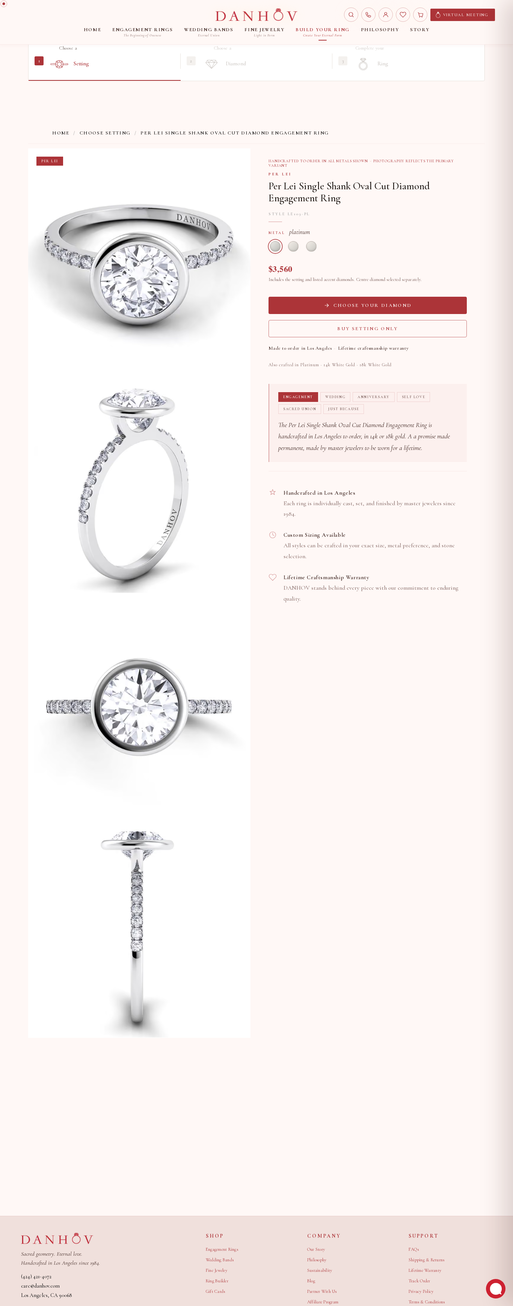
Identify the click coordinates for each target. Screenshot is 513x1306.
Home (60, 133)
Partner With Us (322, 1291)
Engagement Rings (222, 1249)
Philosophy (316, 1259)
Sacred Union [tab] (299, 409)
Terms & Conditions (427, 1301)
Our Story (316, 1249)
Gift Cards (215, 1291)
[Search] (351, 15)
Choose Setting (105, 133)
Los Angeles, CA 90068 (46, 1295)
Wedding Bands (220, 1259)
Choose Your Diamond (372, 305)
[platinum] (275, 246)
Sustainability (319, 1270)
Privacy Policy (421, 1291)
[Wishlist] (403, 15)
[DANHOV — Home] (256, 14)
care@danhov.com (40, 1286)
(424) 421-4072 (36, 1276)
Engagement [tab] (298, 397)
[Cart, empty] (420, 15)
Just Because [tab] (343, 409)
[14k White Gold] (293, 246)
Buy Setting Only (367, 329)
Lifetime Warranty (425, 1270)
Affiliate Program (322, 1301)
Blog (311, 1280)
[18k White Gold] (311, 246)
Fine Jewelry (216, 1270)
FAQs (414, 1249)
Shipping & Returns (426, 1259)
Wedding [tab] (335, 397)
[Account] (386, 15)
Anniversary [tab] (374, 397)
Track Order (419, 1280)
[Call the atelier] (368, 15)
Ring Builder (217, 1280)
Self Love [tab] (413, 397)
